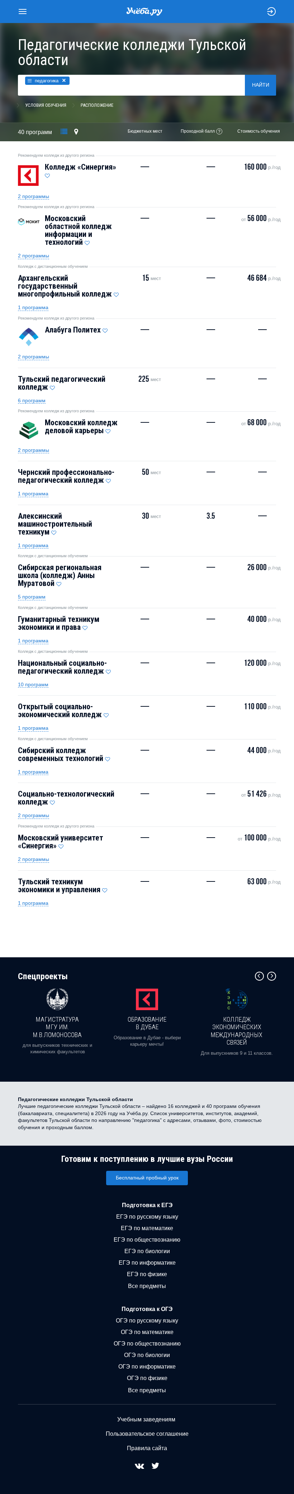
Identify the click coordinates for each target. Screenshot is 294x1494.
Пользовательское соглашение (147, 1434)
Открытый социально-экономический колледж (60, 710)
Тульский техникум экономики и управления (59, 885)
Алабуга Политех (73, 329)
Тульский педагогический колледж (61, 383)
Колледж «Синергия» (80, 166)
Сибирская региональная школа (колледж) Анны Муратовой (59, 575)
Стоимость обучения (258, 131)
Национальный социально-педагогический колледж (62, 667)
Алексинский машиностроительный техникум (55, 524)
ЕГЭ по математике (147, 1228)
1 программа (33, 307)
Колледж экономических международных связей (236, 1031)
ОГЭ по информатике (147, 1367)
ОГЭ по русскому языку (147, 1320)
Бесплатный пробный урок (147, 1178)
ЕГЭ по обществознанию (147, 1240)
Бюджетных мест (145, 131)
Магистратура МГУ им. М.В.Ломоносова (57, 1027)
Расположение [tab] (97, 105)
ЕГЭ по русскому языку (147, 1217)
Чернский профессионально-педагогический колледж (66, 476)
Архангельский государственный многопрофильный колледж (65, 286)
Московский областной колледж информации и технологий (78, 230)
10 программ (33, 684)
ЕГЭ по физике (147, 1274)
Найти (260, 85)
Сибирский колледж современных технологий (60, 754)
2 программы (33, 196)
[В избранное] (47, 174)
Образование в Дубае (147, 1023)
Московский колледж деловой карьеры (81, 426)
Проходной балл (198, 131)
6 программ (32, 400)
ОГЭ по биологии (147, 1355)
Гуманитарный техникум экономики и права (58, 623)
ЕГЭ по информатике (147, 1263)
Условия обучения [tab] (45, 105)
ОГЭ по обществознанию (147, 1344)
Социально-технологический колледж (66, 797)
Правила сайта (147, 1448)
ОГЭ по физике (147, 1378)
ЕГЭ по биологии (147, 1251)
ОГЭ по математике (147, 1332)
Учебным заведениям (146, 1419)
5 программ (32, 597)
